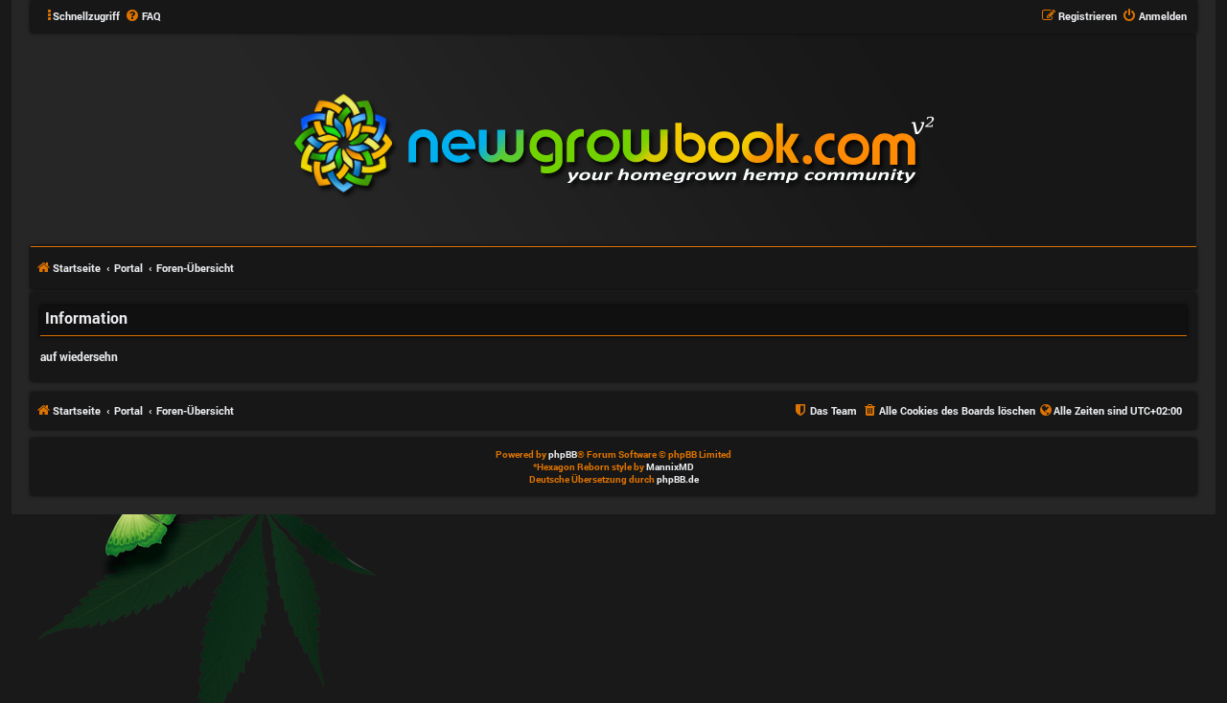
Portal (128, 268)
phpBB (562, 454)
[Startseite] (729, 138)
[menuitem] (143, 16)
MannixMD (670, 467)
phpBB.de (678, 479)
